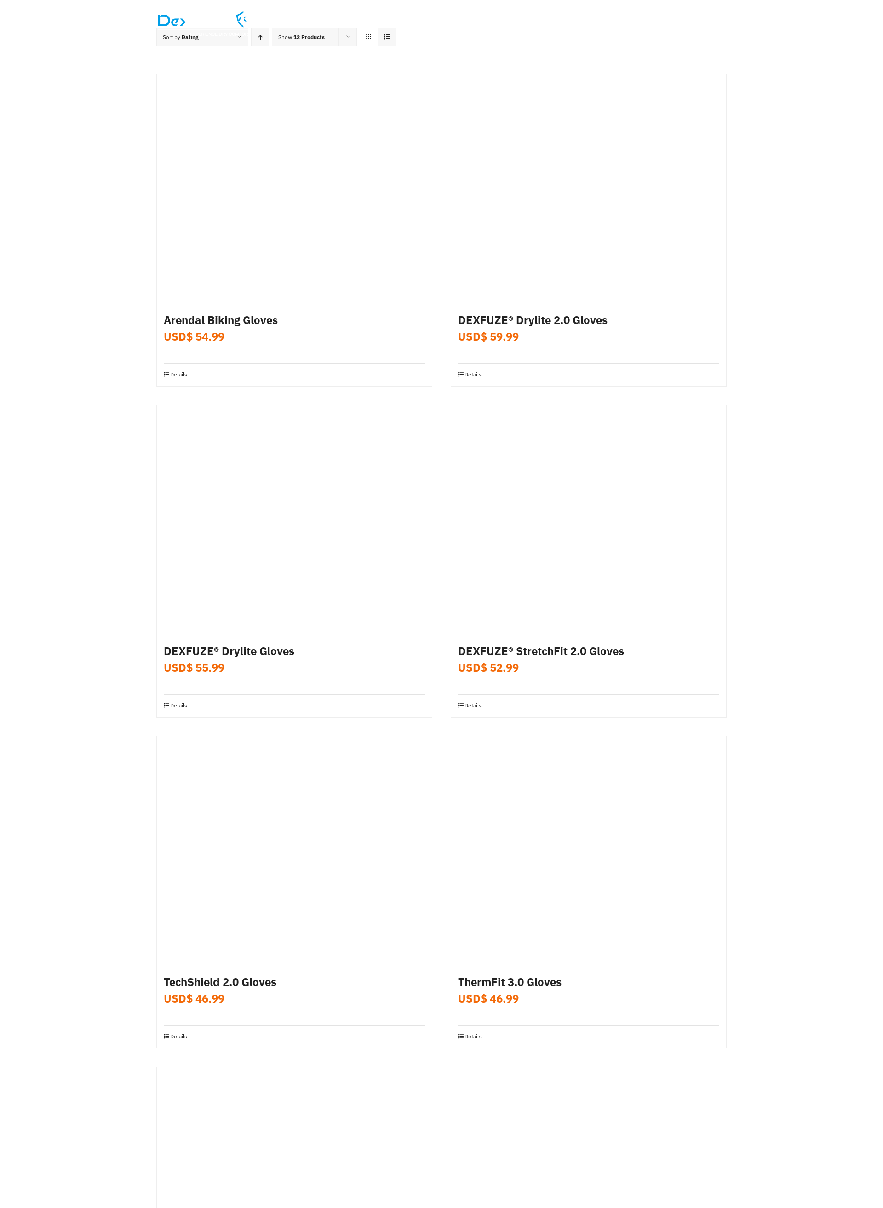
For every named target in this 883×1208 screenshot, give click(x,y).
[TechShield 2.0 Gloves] (294, 851)
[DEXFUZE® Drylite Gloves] (294, 520)
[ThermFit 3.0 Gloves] (588, 851)
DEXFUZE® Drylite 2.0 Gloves (533, 320)
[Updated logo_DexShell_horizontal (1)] (204, 13)
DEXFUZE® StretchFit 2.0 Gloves (541, 651)
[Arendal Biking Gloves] (294, 189)
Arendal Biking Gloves (221, 320)
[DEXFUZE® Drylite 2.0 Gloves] (588, 189)
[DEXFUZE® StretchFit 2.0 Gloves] (588, 520)
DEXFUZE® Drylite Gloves (229, 651)
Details (178, 374)
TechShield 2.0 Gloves (220, 981)
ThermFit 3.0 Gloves (510, 981)
